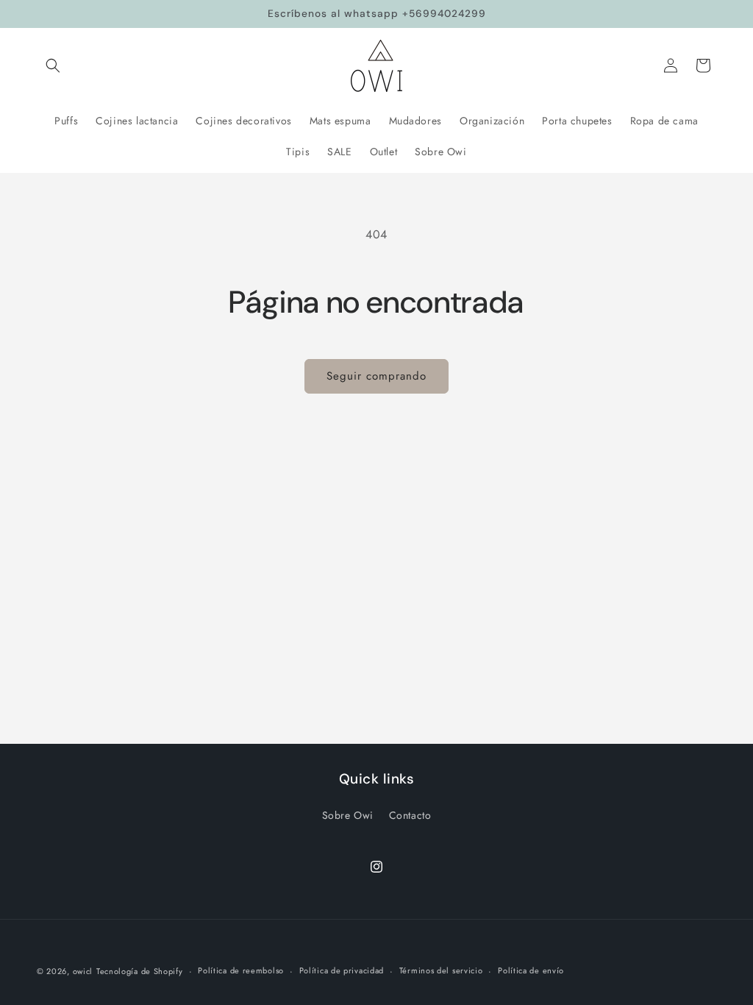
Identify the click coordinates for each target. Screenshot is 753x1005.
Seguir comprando (376, 376)
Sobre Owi (348, 815)
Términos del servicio (441, 970)
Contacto (410, 815)
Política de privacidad (341, 970)
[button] (53, 65)
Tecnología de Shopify (139, 971)
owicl (83, 971)
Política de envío (531, 970)
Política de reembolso (241, 970)
